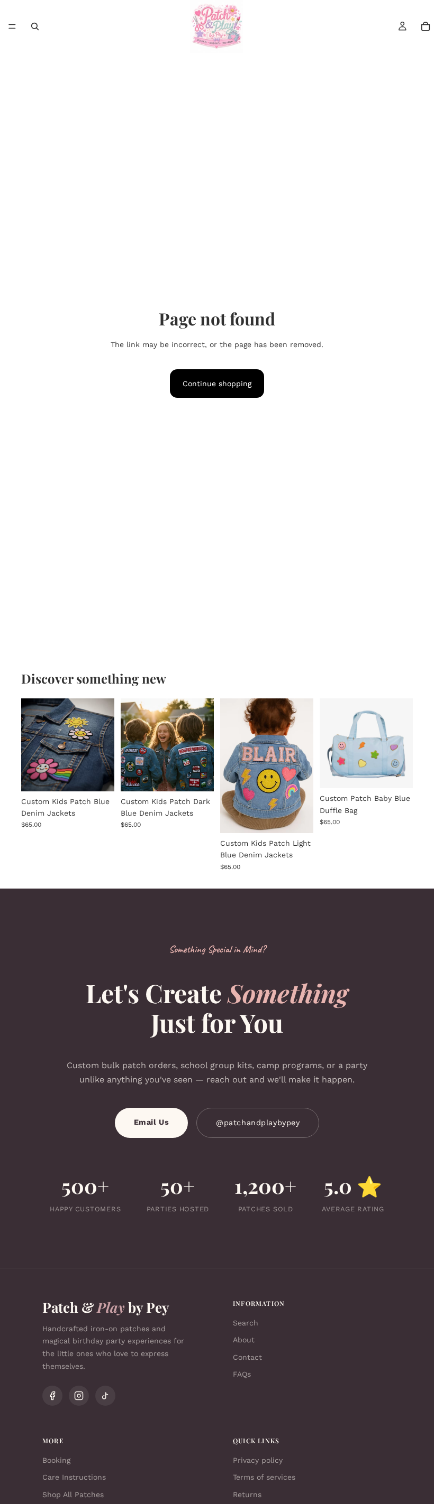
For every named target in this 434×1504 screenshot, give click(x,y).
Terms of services (264, 1477)
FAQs (242, 1374)
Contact (247, 1357)
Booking (56, 1460)
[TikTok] (105, 1396)
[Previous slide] (32, 744)
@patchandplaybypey (258, 1122)
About (244, 1339)
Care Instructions (74, 1477)
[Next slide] (102, 744)
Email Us (151, 1122)
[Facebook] (52, 1396)
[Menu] (12, 26)
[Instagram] (79, 1396)
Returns (247, 1494)
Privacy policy (258, 1460)
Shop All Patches (73, 1494)
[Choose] (97, 774)
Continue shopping (217, 383)
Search (245, 1323)
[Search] (35, 26)
